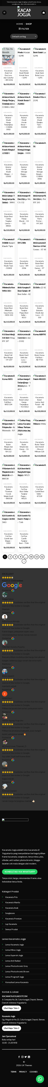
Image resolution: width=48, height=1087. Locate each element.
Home (19, 24)
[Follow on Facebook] (19, 1057)
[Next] (24, 561)
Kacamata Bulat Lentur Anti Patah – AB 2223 (39, 402)
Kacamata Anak (11, 908)
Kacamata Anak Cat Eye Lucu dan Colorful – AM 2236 (8, 75)
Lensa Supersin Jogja (14, 955)
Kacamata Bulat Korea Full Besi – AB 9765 (39, 356)
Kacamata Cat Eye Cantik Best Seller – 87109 (39, 491)
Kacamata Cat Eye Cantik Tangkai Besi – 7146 (24, 538)
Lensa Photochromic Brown (17, 971)
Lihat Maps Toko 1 (11, 1008)
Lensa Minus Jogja (13, 950)
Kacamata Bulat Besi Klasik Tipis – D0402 (8, 264)
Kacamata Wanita (12, 902)
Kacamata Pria (11, 897)
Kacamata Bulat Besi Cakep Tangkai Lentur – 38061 (8, 220)
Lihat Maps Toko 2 (11, 1028)
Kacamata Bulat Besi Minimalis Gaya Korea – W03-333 (8, 310)
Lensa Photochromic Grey (16, 966)
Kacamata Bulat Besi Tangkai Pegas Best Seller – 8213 (23, 312)
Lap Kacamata (11, 924)
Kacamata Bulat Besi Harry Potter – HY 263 (39, 219)
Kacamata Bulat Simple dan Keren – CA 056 (24, 447)
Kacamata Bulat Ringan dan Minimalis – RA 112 (8, 447)
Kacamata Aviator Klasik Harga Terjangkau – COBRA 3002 (8, 122)
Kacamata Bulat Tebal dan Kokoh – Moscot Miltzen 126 (39, 447)
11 (36, 557)
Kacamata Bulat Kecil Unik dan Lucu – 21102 (24, 357)
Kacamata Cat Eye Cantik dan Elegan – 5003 (8, 538)
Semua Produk (11, 929)
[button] (4, 12)
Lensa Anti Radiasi (13, 961)
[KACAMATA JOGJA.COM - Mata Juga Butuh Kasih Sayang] (24, 12)
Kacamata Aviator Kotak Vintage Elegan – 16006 (24, 170)
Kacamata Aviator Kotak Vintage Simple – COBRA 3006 (39, 172)
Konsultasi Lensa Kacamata (16, 982)
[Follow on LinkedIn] (29, 1057)
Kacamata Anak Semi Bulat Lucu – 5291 (39, 74)
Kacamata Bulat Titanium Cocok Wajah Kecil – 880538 (8, 493)
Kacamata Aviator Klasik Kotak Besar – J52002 (24, 121)
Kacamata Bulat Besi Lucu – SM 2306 (24, 264)
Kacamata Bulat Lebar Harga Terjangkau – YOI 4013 (24, 402)
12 (42, 557)
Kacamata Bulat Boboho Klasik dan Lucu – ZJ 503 (39, 312)
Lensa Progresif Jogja (14, 977)
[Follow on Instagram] (22, 1057)
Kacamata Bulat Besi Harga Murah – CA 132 (24, 219)
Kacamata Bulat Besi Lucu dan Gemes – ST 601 (39, 266)
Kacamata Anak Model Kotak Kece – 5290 (24, 74)
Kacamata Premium (13, 919)
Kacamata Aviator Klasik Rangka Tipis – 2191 (39, 121)
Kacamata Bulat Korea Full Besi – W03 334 (8, 401)
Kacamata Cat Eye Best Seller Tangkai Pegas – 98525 (24, 493)
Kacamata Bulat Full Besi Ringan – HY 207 (8, 356)
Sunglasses (10, 913)
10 (31, 557)
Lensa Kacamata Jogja (14, 945)
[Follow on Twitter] (26, 1057)
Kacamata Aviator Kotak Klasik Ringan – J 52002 (8, 170)
